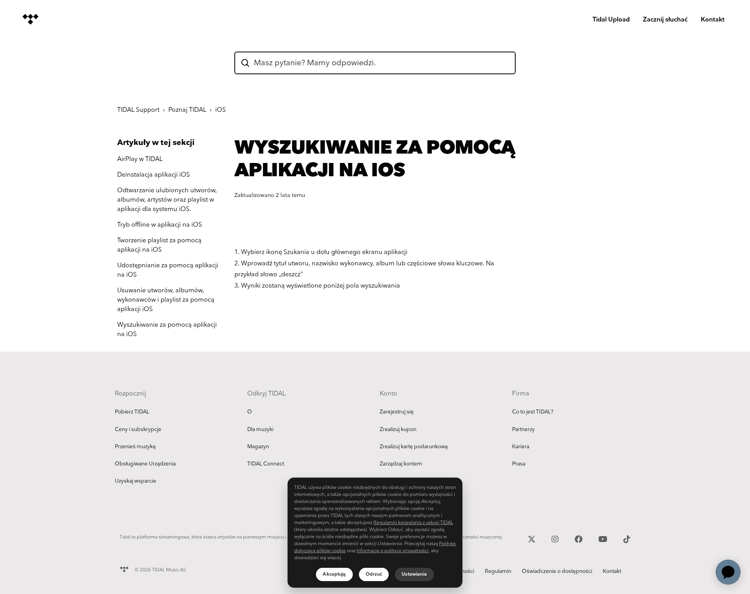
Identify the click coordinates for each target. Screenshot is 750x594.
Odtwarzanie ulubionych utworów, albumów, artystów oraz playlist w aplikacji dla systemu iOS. (167, 200)
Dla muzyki (260, 429)
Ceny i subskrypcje (138, 429)
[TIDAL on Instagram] (556, 538)
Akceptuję (334, 574)
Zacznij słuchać (665, 19)
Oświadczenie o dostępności (557, 571)
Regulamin (498, 571)
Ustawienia (414, 574)
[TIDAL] (124, 568)
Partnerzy (523, 429)
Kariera (520, 447)
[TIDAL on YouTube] (603, 538)
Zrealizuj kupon (398, 429)
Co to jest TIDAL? (533, 412)
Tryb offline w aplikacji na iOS (159, 225)
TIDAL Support (138, 110)
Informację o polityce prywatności (393, 551)
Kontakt (713, 19)
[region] (375, 533)
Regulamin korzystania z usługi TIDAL (413, 523)
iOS (220, 110)
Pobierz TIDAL (132, 412)
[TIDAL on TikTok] (626, 538)
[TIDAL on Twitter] (533, 538)
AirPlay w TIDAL (139, 159)
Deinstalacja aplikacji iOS (153, 175)
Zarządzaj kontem (401, 464)
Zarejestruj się (397, 412)
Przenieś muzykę (135, 447)
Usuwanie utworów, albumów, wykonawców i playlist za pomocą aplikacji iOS (165, 300)
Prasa (518, 464)
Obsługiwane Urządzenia (145, 464)
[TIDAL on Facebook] (579, 538)
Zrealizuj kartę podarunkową (414, 447)
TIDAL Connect (265, 464)
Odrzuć (374, 574)
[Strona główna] (30, 19)
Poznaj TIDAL (187, 110)
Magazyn (258, 447)
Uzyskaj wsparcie (135, 481)
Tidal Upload (611, 19)
